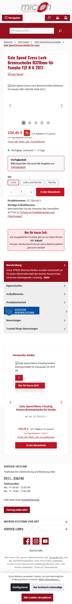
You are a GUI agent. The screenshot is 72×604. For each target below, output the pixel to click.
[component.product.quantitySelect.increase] (31, 192)
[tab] (36, 271)
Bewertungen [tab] (13, 320)
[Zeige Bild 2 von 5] (29, 122)
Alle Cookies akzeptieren (37, 597)
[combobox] (37, 31)
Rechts (52, 182)
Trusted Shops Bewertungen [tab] (22, 328)
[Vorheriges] (10, 105)
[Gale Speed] (36, 74)
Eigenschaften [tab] (14, 285)
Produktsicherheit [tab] (16, 302)
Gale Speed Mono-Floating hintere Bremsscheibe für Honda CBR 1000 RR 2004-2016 (36, 408)
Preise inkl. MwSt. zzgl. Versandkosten (26, 141)
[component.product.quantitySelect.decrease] (11, 192)
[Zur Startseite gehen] (36, 7)
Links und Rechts (32, 182)
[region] (36, 105)
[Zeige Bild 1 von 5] (23, 122)
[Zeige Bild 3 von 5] (35, 122)
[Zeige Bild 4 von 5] (42, 122)
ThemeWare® (51, 567)
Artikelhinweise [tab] (14, 294)
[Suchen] (49, 18)
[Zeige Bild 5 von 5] (48, 122)
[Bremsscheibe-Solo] (36, 105)
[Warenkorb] (66, 18)
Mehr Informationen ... (49, 579)
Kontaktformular (30, 499)
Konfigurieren (20, 587)
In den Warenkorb (50, 191)
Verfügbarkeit (18, 167)
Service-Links (13, 529)
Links (13, 182)
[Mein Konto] (57, 18)
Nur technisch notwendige (47, 587)
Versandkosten (56, 557)
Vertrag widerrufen (16, 509)
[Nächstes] (61, 105)
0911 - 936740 (14, 478)
